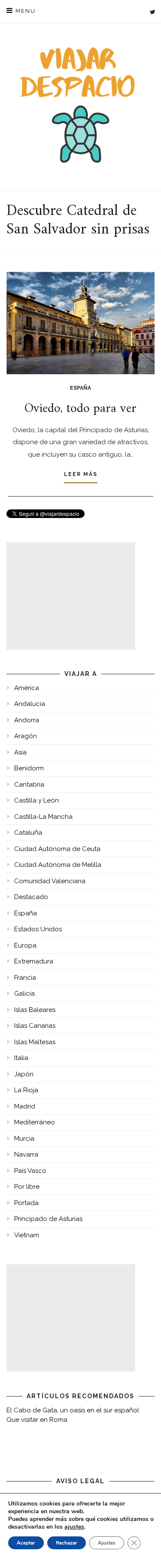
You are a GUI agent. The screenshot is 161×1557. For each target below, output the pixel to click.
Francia (25, 977)
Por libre (26, 1186)
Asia (20, 752)
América (26, 688)
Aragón (25, 736)
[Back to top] (142, 1538)
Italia (21, 1058)
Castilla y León (36, 800)
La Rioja (26, 1090)
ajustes (74, 1527)
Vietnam (26, 1235)
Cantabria (29, 784)
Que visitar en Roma (36, 1420)
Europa (25, 945)
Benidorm (29, 768)
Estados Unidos (38, 929)
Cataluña (28, 832)
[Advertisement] (70, 596)
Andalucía (29, 704)
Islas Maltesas (34, 1042)
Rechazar (66, 1542)
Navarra (26, 1154)
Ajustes (106, 1542)
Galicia (24, 993)
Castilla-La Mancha (43, 817)
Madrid (24, 1106)
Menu (24, 11)
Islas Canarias (34, 1026)
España (80, 388)
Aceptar (26, 1542)
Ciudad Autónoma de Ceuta (57, 849)
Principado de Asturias (48, 1219)
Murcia (24, 1138)
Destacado (31, 897)
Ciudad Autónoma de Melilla (57, 865)
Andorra (26, 720)
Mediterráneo (34, 1122)
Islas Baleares (34, 1010)
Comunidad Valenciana (49, 881)
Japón (23, 1074)
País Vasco (30, 1171)
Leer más (80, 474)
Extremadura (33, 961)
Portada (26, 1203)
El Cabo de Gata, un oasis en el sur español (72, 1410)
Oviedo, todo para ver (80, 408)
